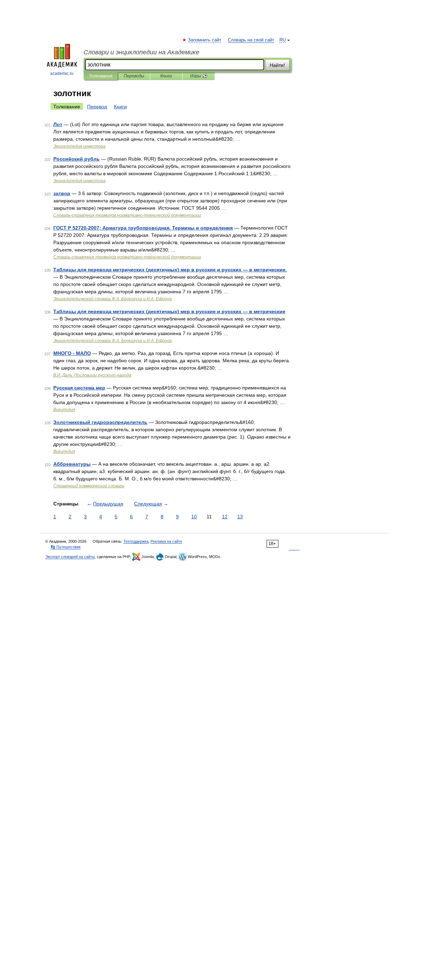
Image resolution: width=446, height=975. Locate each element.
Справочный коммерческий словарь (88, 485)
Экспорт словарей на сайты (70, 557)
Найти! (277, 65)
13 (240, 516)
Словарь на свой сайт (251, 40)
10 (194, 516)
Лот (57, 124)
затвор (61, 193)
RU (282, 40)
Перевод (97, 106)
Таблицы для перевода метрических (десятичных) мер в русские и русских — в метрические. (170, 269)
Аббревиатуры (72, 464)
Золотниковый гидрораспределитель (100, 422)
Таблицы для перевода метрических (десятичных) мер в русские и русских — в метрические (169, 311)
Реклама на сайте (166, 541)
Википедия (64, 409)
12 (225, 516)
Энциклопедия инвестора (79, 146)
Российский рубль (76, 159)
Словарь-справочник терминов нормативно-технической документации (127, 215)
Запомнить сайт (205, 40)
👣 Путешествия (65, 547)
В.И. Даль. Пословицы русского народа (92, 375)
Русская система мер (79, 387)
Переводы (134, 75)
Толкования (100, 75)
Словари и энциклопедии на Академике (141, 52)
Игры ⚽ (198, 75)
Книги (166, 75)
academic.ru (62, 73)
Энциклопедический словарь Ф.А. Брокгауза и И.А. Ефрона (112, 298)
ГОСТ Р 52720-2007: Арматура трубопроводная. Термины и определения (143, 228)
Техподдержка (135, 541)
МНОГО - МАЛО (72, 353)
